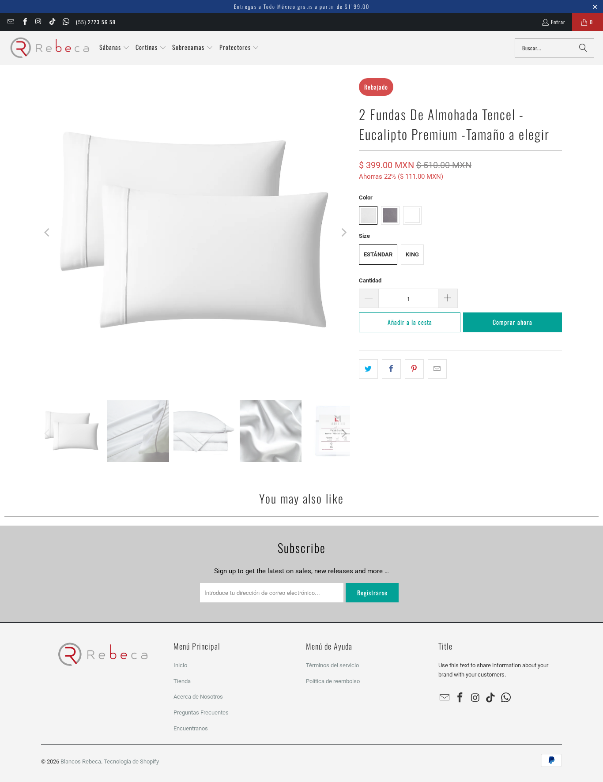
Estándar (378, 254)
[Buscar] (583, 47)
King (412, 254)
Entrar (558, 22)
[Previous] (48, 232)
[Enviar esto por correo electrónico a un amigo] (437, 369)
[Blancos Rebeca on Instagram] (38, 22)
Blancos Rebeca (80, 761)
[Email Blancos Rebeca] (10, 22)
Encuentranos (190, 728)
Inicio (180, 665)
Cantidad (370, 280)
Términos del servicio (332, 665)
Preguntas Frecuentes (201, 712)
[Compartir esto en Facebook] (391, 369)
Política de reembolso (333, 681)
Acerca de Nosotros (198, 696)
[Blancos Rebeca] (49, 47)
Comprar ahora (512, 322)
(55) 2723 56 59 (96, 22)
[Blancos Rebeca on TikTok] (52, 22)
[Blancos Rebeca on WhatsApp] (65, 22)
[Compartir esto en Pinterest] (414, 369)
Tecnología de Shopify (131, 761)
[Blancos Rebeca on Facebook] (24, 22)
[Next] (343, 232)
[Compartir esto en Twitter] (368, 369)
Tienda (182, 681)
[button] (114, 48)
